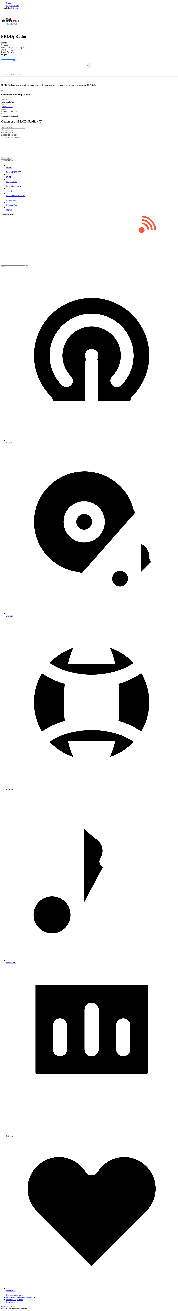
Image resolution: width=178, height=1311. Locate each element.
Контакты (10, 1302)
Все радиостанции (14, 1295)
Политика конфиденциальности (20, 1297)
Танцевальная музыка (16, 47)
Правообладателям (14, 1300)
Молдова (12, 50)
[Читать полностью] (2, 90)
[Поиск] (27, 266)
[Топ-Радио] (89, 264)
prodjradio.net (7, 106)
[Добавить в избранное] (89, 65)
